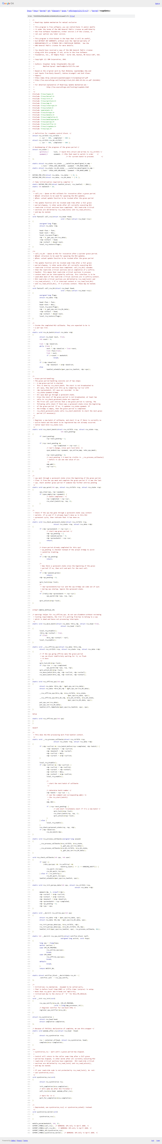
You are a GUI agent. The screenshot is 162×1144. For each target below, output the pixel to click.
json (158, 1140)
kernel (43, 10)
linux (29, 10)
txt (152, 1140)
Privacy (19, 1140)
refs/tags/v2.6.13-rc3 (78, 10)
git (49, 10)
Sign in (157, 3)
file (72, 16)
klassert (56, 10)
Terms (25, 1140)
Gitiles (13, 1140)
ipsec (64, 10)
